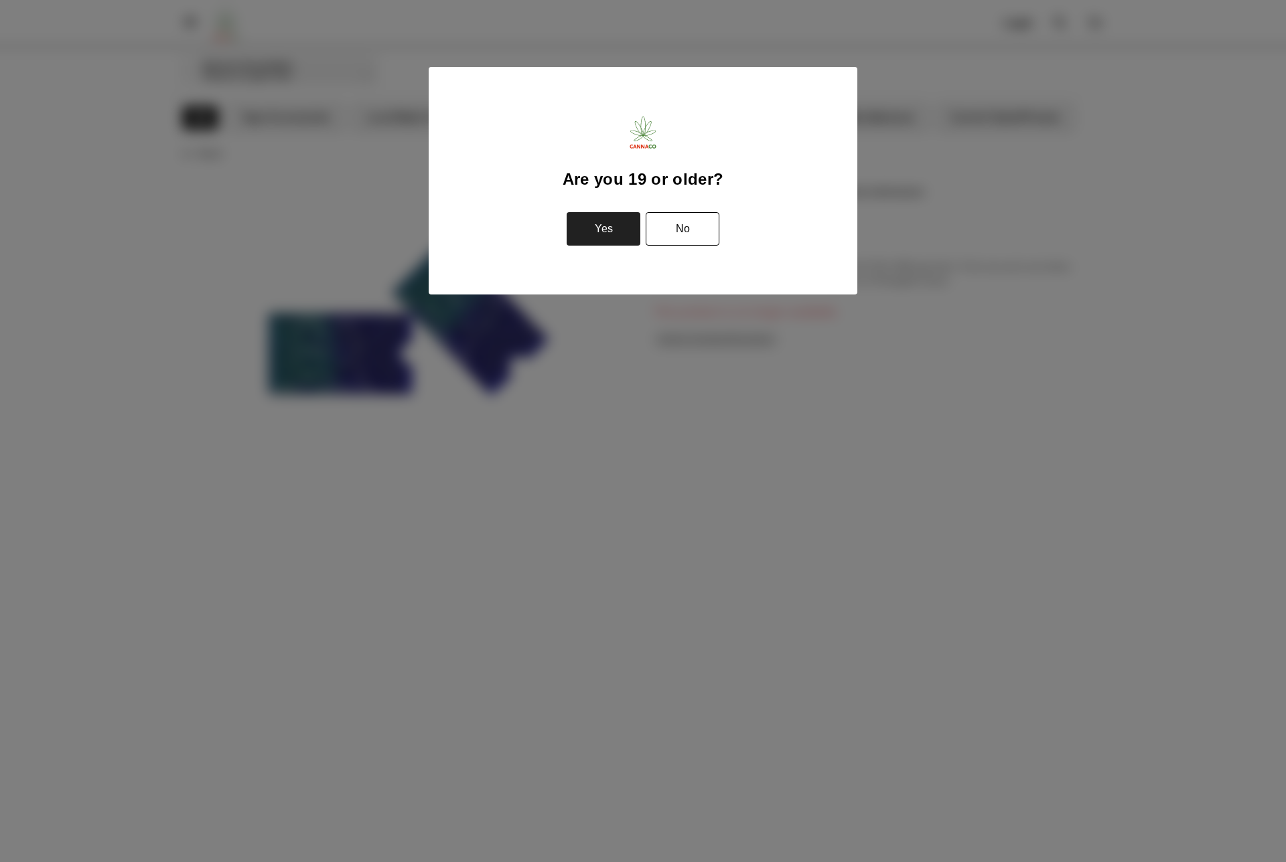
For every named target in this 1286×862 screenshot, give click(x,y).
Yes (604, 228)
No (683, 228)
